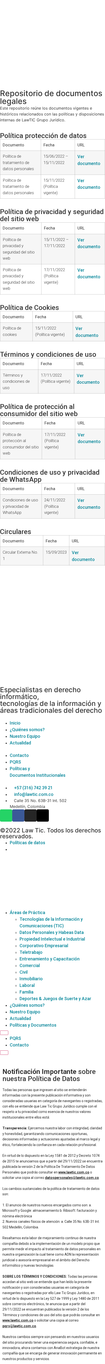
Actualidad (20, 1018)
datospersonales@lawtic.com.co (72, 1178)
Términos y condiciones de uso (48, 354)
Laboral (27, 985)
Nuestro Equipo (25, 1011)
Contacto (19, 1044)
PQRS (15, 1038)
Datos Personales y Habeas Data (52, 932)
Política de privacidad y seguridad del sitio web (52, 215)
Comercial (30, 965)
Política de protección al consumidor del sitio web (39, 410)
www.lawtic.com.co (73, 1172)
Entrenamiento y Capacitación (50, 958)
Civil (24, 972)
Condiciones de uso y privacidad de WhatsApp (50, 476)
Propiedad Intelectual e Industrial (52, 939)
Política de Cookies (29, 308)
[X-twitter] (43, 815)
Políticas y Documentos (33, 1025)
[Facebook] (18, 815)
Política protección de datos (43, 136)
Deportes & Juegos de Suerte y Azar (55, 998)
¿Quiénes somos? (27, 1005)
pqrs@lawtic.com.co (19, 1326)
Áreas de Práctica (27, 912)
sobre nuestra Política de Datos (49, 1075)
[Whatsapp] (6, 815)
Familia (26, 991)
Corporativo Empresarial (44, 945)
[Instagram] (30, 815)
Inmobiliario (31, 978)
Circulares (15, 532)
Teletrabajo (31, 952)
